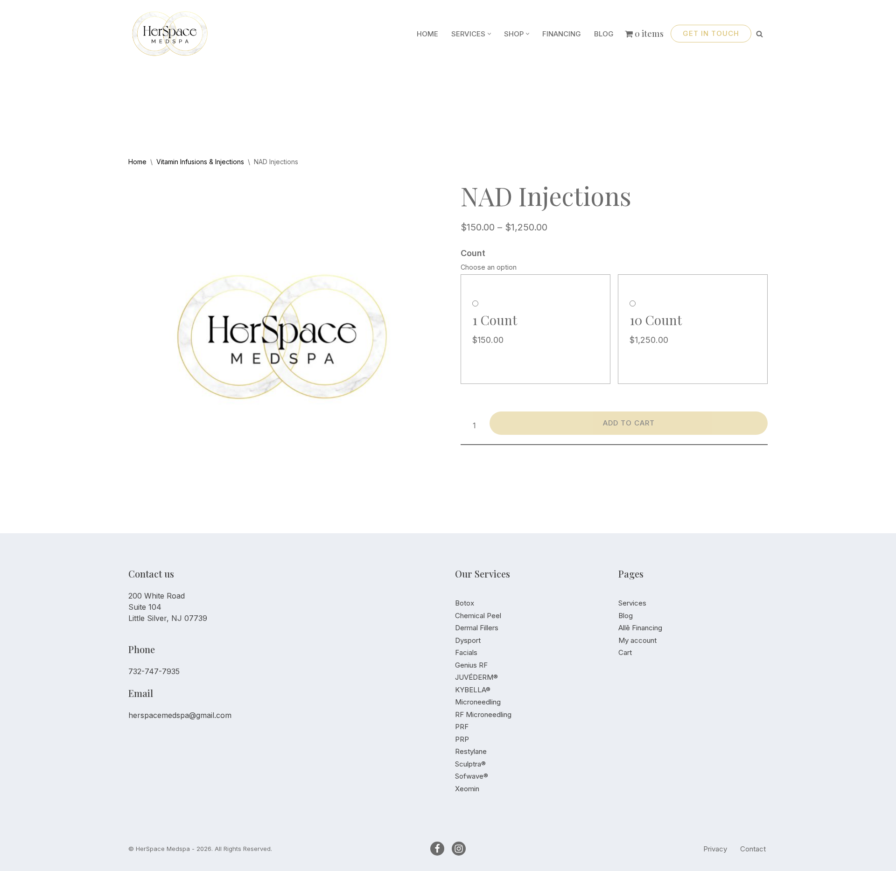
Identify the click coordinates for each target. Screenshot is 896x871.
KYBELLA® (472, 689)
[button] (489, 33)
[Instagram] (459, 849)
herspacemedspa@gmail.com (179, 715)
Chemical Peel (478, 615)
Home (427, 33)
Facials (466, 652)
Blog (604, 33)
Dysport (468, 640)
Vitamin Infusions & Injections (200, 162)
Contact (753, 848)
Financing (561, 33)
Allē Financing (640, 627)
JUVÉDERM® (476, 677)
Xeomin (467, 788)
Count (473, 253)
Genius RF (471, 665)
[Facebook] (437, 849)
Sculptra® (470, 764)
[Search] (759, 33)
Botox (464, 603)
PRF (462, 726)
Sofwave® (471, 776)
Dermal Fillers (476, 627)
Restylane (471, 751)
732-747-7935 (154, 671)
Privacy (715, 848)
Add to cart (629, 422)
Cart (625, 652)
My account (637, 640)
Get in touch (711, 33)
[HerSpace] (175, 33)
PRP (462, 739)
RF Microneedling (483, 714)
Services (632, 603)
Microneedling (478, 701)
